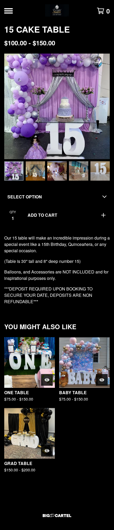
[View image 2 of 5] (35, 171)
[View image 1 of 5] (14, 171)
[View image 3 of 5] (57, 171)
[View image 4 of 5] (78, 171)
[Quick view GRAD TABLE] (47, 451)
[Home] (57, 11)
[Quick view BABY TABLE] (102, 380)
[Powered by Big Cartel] (57, 515)
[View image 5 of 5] (100, 171)
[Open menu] (8, 11)
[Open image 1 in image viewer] (57, 106)
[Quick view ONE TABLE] (47, 380)
